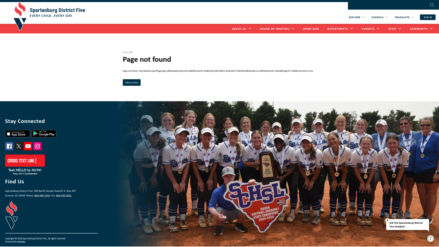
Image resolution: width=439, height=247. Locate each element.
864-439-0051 (64, 195)
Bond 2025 (311, 29)
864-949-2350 (42, 195)
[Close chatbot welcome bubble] (387, 220)
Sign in (428, 17)
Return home (131, 82)
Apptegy (21, 241)
